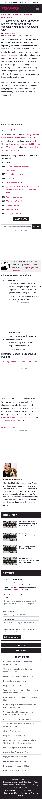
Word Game (15, 421)
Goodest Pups (32, 790)
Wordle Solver (10, 2)
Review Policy (20, 785)
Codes (36, 2)
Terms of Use (16, 787)
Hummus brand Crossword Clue (17, 770)
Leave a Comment (8, 427)
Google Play (27, 267)
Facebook (21, 650)
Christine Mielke (9, 33)
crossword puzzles (9, 55)
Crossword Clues (8, 417)
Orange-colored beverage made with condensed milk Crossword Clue (19, 713)
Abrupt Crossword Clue (13, 731)
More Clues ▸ (21, 219)
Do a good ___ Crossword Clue (16, 766)
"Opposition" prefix (14, 201)
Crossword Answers (25, 417)
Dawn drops (11, 178)
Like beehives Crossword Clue (15, 681)
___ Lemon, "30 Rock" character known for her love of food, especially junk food (22, 189)
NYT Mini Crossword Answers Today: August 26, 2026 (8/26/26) (28, 523)
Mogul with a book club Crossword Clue (28, 547)
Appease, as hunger (14, 197)
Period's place (12, 209)
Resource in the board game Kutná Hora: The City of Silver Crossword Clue (20, 741)
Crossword (13, 15)
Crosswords (25, 2)
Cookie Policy (33, 782)
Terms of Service (14, 595)
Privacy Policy (8, 785)
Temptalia (21, 790)
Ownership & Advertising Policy (15, 782)
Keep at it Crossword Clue (14, 735)
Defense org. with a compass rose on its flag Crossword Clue (20, 706)
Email (8, 619)
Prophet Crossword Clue (13, 685)
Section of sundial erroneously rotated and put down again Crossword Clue (29, 561)
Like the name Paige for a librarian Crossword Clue (17, 663)
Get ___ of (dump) (13, 213)
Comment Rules (18, 589)
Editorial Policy (32, 785)
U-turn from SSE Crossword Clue (17, 719)
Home (3, 15)
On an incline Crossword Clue (15, 752)
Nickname (10, 611)
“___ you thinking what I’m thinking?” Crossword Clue (18, 725)
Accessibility (26, 787)
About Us (15, 779)
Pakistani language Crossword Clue (18, 676)
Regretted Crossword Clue (14, 761)
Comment (6, 597)
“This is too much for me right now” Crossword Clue (18, 670)
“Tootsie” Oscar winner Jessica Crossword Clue (28, 535)
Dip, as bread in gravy (15, 174)
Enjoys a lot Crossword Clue (15, 757)
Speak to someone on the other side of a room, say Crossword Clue (20, 691)
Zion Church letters (14, 205)
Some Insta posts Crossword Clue (17, 747)
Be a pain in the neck (15, 182)
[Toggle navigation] (37, 8)
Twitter (21, 645)
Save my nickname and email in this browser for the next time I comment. (20, 631)
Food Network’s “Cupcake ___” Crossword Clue (20, 698)
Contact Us (25, 779)
